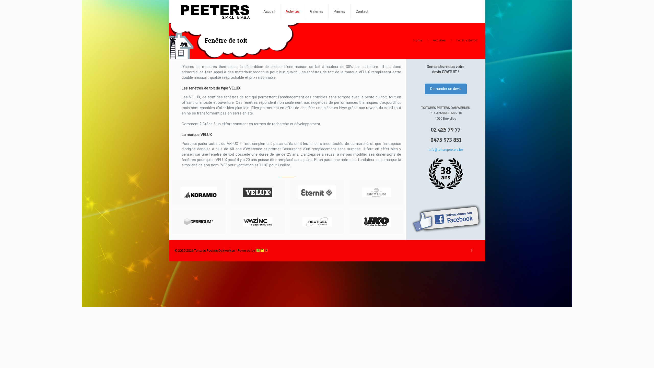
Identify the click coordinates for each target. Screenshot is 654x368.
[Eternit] (317, 192)
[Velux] (258, 192)
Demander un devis (445, 89)
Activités (439, 40)
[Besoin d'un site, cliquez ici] (262, 250)
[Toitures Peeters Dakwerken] (215, 11)
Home (417, 40)
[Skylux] (376, 192)
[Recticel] (317, 221)
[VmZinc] (258, 221)
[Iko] (376, 221)
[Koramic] (198, 192)
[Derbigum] (198, 221)
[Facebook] (471, 250)
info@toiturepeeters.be (446, 150)
